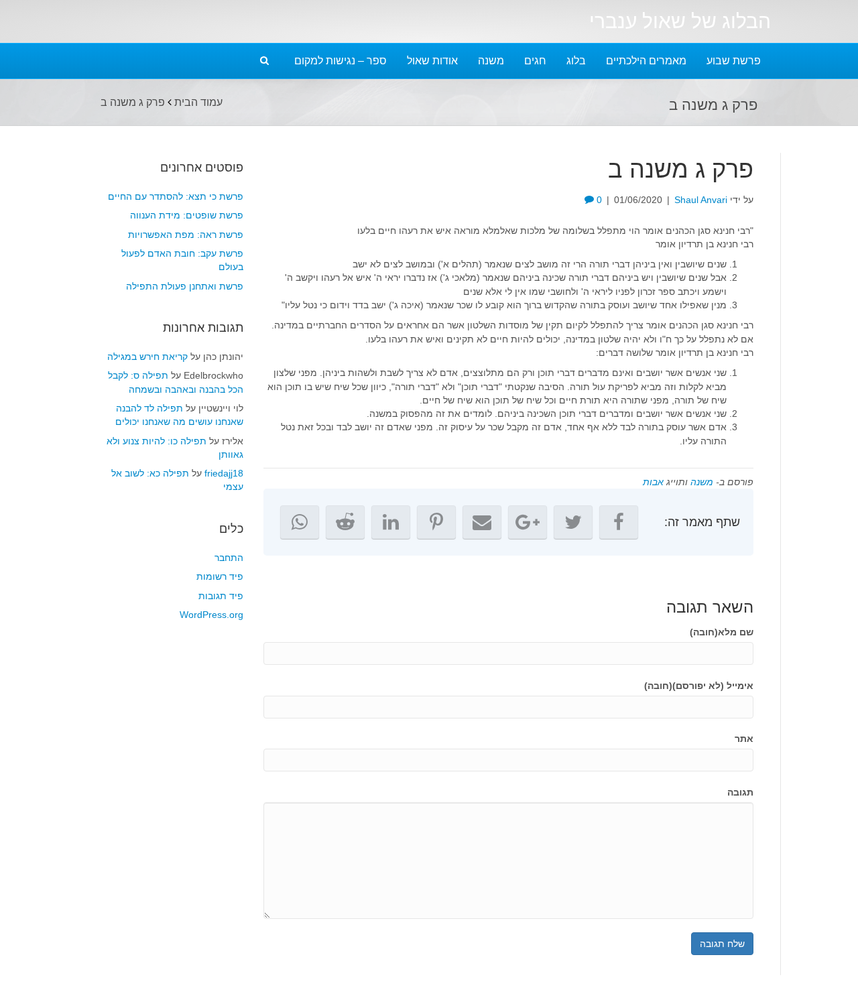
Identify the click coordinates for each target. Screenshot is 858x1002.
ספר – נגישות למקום (340, 60)
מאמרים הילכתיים (646, 60)
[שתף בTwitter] (573, 522)
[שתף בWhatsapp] (299, 522)
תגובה (740, 792)
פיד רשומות (219, 576)
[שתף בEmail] (482, 522)
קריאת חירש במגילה (147, 356)
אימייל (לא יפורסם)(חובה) (698, 685)
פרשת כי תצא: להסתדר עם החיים (175, 196)
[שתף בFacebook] (618, 522)
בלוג (576, 60)
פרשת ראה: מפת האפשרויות (185, 234)
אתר (744, 738)
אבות (653, 482)
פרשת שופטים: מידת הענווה (186, 215)
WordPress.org (211, 614)
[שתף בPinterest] (436, 522)
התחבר (228, 557)
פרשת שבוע (734, 60)
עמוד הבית (198, 102)
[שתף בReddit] (345, 522)
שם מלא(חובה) (721, 632)
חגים (535, 60)
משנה (491, 60)
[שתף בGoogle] (527, 522)
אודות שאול (432, 60)
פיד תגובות (220, 595)
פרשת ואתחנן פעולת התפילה (184, 286)
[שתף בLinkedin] (390, 522)
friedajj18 (223, 473)
